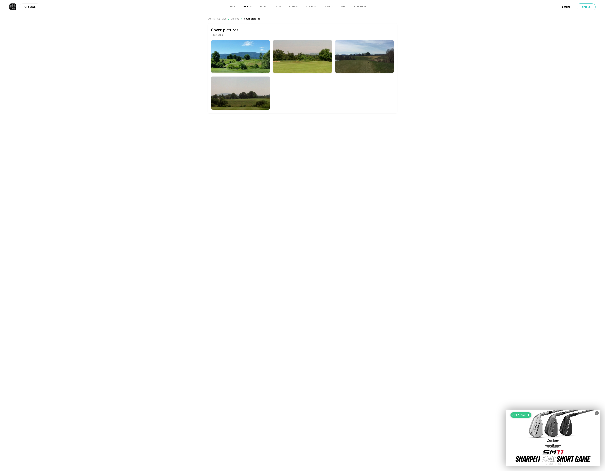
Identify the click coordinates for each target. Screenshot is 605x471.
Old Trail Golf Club (217, 18)
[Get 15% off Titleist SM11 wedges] (553, 438)
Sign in (566, 7)
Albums (235, 18)
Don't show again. (554, 463)
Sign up (586, 7)
